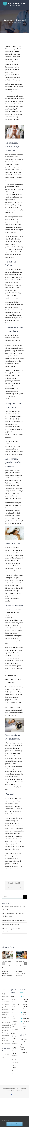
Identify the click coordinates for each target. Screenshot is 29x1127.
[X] (11, 888)
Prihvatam (14, 1124)
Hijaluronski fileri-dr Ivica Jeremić (23, 1043)
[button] (3, 963)
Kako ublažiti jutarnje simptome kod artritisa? (14, 1022)
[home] (5, 990)
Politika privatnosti (17, 1090)
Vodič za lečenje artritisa (11, 924)
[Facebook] (8, 888)
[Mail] (8, 1054)
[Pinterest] (17, 888)
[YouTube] (5, 1054)
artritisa (8, 230)
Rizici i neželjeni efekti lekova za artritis (14, 1066)
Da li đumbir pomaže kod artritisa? (14, 920)
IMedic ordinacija (23, 1051)
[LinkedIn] (14, 888)
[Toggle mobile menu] (26, 7)
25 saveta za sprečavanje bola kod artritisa (14, 1004)
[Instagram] (3, 1057)
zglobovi (14, 630)
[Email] (20, 888)
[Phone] (5, 1057)
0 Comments (9, 975)
